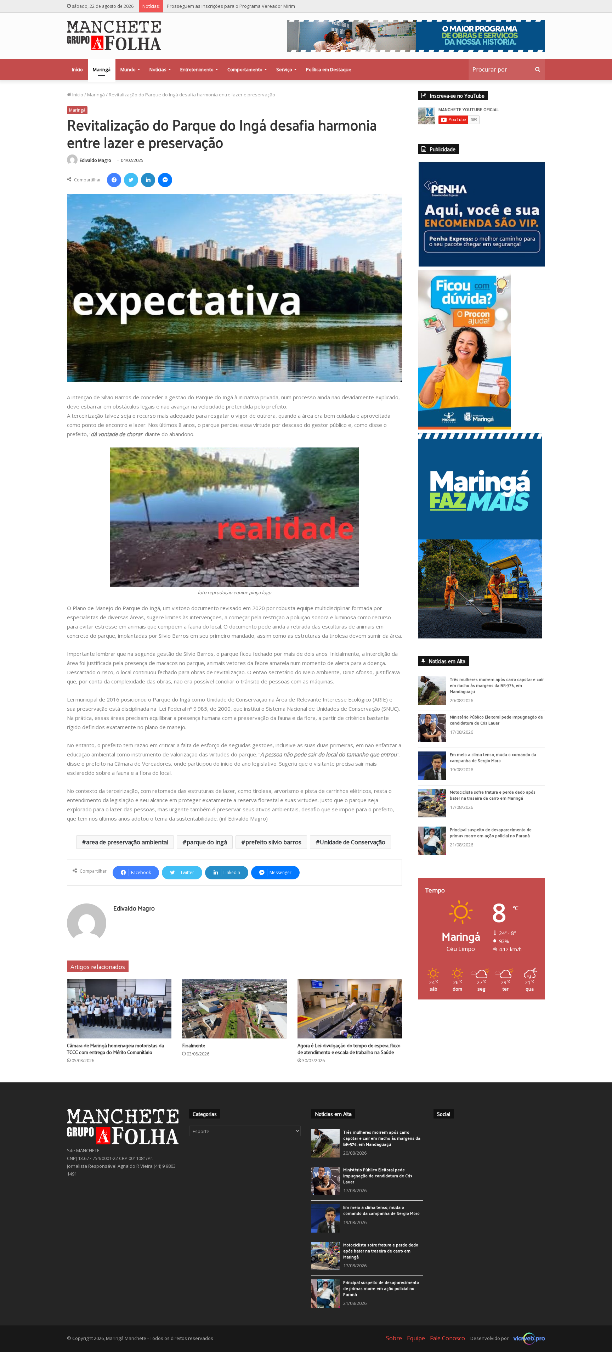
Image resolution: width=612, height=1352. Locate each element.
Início (77, 69)
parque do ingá (207, 842)
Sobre (394, 1338)
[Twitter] (131, 180)
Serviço (284, 69)
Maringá (101, 69)
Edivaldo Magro (95, 160)
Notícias (157, 69)
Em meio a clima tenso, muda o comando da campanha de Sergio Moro (493, 763)
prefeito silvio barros (273, 842)
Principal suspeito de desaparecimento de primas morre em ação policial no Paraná (257, 6)
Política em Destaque (328, 69)
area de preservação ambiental (127, 842)
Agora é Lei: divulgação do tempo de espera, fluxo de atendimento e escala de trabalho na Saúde (349, 1049)
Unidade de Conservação (352, 842)
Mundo (128, 69)
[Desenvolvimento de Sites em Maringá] (527, 1338)
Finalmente (193, 1045)
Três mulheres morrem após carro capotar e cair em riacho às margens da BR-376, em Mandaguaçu (497, 691)
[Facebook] (114, 180)
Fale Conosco (447, 1338)
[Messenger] (165, 180)
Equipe (416, 1338)
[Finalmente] (234, 1008)
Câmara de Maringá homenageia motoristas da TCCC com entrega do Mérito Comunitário (115, 1049)
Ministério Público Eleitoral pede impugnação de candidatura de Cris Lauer (496, 725)
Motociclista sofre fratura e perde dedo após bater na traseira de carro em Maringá (493, 800)
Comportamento (244, 69)
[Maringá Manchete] (114, 35)
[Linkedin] (148, 180)
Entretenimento (197, 69)
